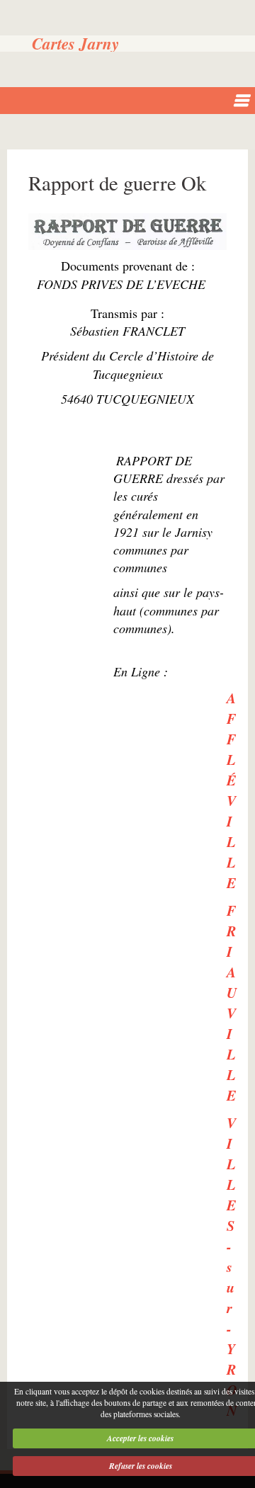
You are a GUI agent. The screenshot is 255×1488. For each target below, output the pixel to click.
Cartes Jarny (75, 43)
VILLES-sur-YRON (232, 1266)
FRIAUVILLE (232, 1002)
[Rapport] (127, 232)
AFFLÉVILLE (231, 790)
